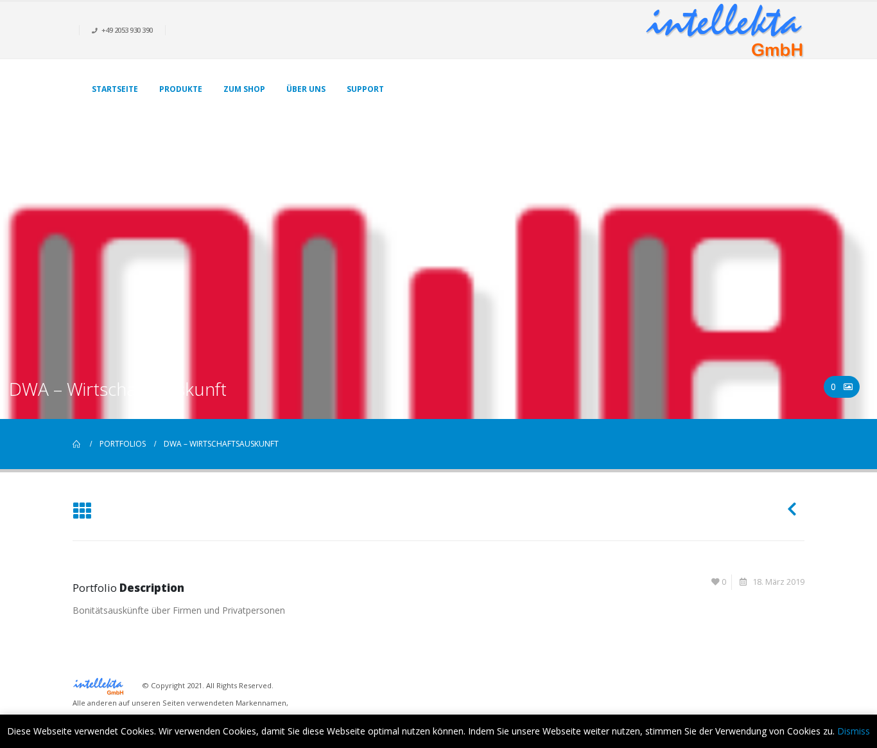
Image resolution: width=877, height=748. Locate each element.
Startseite (115, 89)
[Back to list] (82, 512)
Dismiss (853, 731)
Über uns (306, 89)
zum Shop (244, 89)
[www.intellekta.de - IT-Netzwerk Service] (724, 30)
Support (365, 89)
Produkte (180, 89)
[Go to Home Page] (77, 444)
